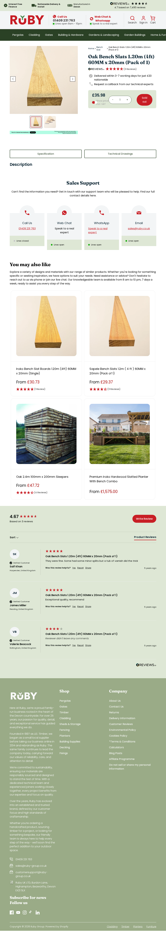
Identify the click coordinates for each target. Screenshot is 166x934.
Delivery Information (122, 718)
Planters (64, 736)
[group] (27, 517)
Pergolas (18, 35)
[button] (121, 69)
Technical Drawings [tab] (120, 154)
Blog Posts (115, 753)
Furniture (151, 926)
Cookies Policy (118, 736)
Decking (64, 747)
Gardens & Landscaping (104, 35)
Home (91, 48)
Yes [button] (74, 568)
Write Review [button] (144, 519)
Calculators (116, 747)
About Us (115, 701)
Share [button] (88, 568)
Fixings (63, 753)
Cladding (34, 35)
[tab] (145, 537)
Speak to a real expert (64, 230)
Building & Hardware (70, 35)
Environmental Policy (122, 730)
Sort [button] (13, 537)
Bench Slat (99, 48)
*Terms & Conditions (122, 741)
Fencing (64, 730)
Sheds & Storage (70, 724)
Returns (114, 712)
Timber (64, 712)
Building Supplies (69, 741)
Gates (49, 35)
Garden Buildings (134, 35)
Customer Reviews (121, 724)
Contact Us (116, 706)
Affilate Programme (122, 759)
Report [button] (80, 568)
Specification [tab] (45, 154)
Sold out (144, 100)
